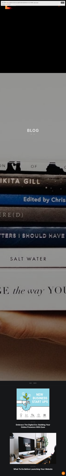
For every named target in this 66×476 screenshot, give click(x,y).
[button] (63, 473)
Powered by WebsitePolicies (6, 4)
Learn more (36, 2)
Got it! (62, 2)
